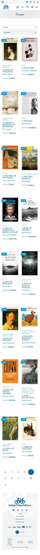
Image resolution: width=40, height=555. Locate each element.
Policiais (10, 387)
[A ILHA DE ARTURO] (30, 199)
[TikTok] (37, 2)
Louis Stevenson (8, 343)
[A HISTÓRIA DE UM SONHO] (10, 147)
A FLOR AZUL (28, 68)
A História (27, 121)
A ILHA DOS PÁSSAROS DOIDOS (27, 338)
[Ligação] (6, 7)
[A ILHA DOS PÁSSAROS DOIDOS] (30, 308)
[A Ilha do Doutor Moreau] (30, 252)
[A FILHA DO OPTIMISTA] (10, 39)
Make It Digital (25, 547)
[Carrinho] (27, 7)
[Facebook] (27, 2)
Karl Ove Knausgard (9, 235)
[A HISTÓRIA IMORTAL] (30, 147)
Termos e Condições (30, 542)
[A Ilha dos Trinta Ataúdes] (10, 361)
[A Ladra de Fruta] (10, 418)
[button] (22, 7)
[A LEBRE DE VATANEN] (30, 418)
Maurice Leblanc (8, 396)
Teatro (31, 393)
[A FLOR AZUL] (30, 39)
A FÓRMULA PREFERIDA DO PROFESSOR (8, 124)
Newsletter (20, 519)
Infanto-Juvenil (7, 335)
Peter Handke (7, 453)
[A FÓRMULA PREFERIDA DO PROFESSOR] (10, 92)
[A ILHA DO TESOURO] (10, 308)
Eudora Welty (7, 74)
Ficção (4, 65)
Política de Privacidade (20, 542)
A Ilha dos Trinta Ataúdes (7, 392)
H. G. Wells (25, 290)
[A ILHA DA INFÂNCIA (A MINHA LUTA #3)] (10, 199)
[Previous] (5, 472)
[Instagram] (30, 2)
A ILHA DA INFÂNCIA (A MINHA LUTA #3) (10, 230)
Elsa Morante (26, 124)
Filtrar (20, 27)
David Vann (6, 286)
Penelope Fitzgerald (29, 71)
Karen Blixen (26, 181)
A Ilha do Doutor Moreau (27, 285)
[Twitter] (34, 2)
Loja (20, 513)
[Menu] (17, 7)
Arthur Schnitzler (8, 180)
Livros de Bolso (32, 174)
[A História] (30, 92)
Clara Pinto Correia (29, 343)
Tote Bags (20, 516)
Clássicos (5, 334)
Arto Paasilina (27, 452)
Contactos (20, 522)
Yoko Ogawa (6, 129)
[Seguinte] (5, 485)
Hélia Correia (26, 400)
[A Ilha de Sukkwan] (10, 252)
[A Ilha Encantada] (30, 361)
